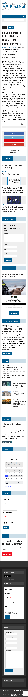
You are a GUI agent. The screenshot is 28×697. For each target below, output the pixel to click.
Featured (16, 163)
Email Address (7, 499)
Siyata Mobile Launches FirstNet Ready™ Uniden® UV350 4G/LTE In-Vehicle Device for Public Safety (14, 190)
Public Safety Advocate (9, 523)
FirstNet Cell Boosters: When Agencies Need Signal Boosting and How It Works (19, 385)
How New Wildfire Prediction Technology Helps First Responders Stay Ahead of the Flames (19, 404)
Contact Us (9, 690)
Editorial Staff (12, 47)
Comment (6, 233)
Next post (13, 152)
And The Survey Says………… (10, 173)
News (3, 204)
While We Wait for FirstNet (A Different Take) (12, 166)
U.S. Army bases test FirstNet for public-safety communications (13, 376)
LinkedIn (15, 692)
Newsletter (16, 690)
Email (5, 249)
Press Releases (5, 185)
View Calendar (8, 486)
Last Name (6, 508)
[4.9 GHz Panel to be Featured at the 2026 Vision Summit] (6, 395)
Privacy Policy (14, 695)
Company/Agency (8, 512)
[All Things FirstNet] (14, 6)
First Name (6, 503)
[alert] (14, 482)
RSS (19, 692)
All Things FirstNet (8, 522)
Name (5, 244)
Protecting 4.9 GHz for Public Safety (11, 424)
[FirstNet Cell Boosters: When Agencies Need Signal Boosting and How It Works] (6, 385)
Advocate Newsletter (7, 163)
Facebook (22, 690)
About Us (4, 690)
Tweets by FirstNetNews (10, 579)
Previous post (15, 150)
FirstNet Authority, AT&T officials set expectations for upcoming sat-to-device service (13, 368)
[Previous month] (6, 459)
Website (6, 254)
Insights (4, 171)
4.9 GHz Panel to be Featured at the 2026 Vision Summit (19, 394)
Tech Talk (6, 361)
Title (4, 516)
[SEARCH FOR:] (14, 20)
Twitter (5, 692)
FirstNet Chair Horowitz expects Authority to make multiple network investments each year (13, 209)
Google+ (10, 692)
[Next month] (22, 459)
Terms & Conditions (20, 694)
